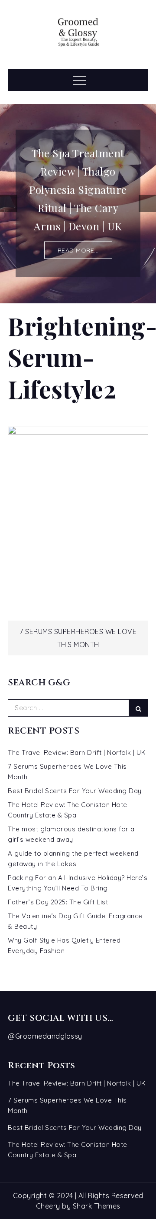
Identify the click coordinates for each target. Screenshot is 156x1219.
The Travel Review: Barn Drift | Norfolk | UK (77, 752)
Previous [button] (8, 203)
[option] (78, 203)
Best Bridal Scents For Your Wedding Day (75, 791)
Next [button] (147, 203)
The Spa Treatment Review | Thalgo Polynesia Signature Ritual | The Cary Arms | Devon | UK (78, 189)
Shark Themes (96, 1206)
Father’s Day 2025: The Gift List (58, 902)
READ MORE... (78, 250)
